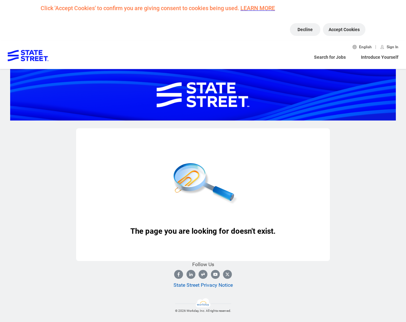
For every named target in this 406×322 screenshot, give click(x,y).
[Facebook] (178, 274)
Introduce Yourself (379, 57)
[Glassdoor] (203, 274)
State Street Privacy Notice (203, 285)
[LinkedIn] (191, 274)
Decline (305, 29)
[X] (227, 274)
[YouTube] (215, 274)
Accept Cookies (344, 29)
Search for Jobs (330, 57)
